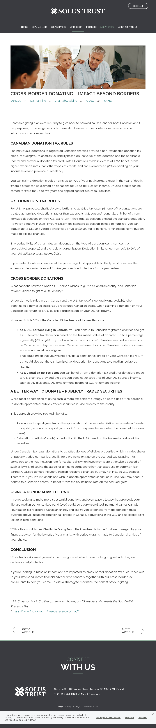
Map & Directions (91, 694)
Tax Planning (37, 100)
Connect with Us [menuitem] (127, 26)
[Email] (107, 117)
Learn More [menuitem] (107, 26)
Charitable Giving (66, 100)
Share (108, 101)
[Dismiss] (152, 714)
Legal (60, 706)
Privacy (68, 706)
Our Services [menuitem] (58, 26)
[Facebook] (107, 105)
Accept (142, 717)
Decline (129, 717)
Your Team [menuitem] (76, 26)
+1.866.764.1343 (67, 694)
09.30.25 (19, 100)
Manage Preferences (108, 717)
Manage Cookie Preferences (85, 706)
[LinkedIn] (107, 113)
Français (138, 5)
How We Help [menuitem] (39, 26)
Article (90, 100)
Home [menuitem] (24, 26)
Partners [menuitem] (91, 26)
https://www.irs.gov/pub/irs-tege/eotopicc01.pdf (45, 611)
